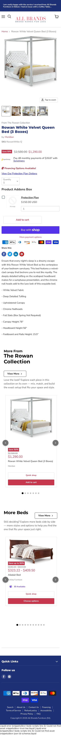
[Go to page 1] (22, 493)
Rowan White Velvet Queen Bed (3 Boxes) (30, 461)
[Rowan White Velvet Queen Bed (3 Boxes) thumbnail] (6, 111)
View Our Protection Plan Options (19, 173)
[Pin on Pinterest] (21, 254)
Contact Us (34, 707)
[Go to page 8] (36, 625)
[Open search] (9, 16)
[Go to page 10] (41, 625)
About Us (21, 707)
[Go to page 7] (38, 493)
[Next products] (55, 443)
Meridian (9, 137)
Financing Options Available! (20, 168)
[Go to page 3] (28, 493)
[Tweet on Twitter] (10, 254)
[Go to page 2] (25, 493)
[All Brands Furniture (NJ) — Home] (30, 19)
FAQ (39, 713)
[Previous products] (5, 443)
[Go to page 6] (36, 493)
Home (5, 31)
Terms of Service (13, 710)
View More (13, 373)
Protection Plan (30, 197)
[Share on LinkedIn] (15, 254)
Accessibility (46, 710)
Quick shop (31, 475)
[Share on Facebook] (4, 254)
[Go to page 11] (44, 625)
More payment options (31, 237)
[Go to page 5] (33, 493)
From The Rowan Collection (16, 122)
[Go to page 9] (38, 625)
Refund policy (30, 710)
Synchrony (19, 160)
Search (10, 707)
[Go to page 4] (30, 493)
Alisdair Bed (14, 574)
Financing (46, 707)
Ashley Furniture (15, 579)
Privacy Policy (26, 713)
